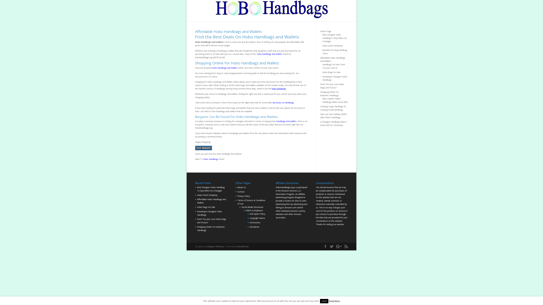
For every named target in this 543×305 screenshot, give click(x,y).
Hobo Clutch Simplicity (332, 45)
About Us (241, 187)
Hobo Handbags (210, 159)
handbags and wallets (286, 121)
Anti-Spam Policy (257, 214)
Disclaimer (254, 227)
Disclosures (255, 222)
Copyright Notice (257, 218)
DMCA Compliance (254, 210)
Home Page (325, 31)
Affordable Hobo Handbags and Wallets (228, 31)
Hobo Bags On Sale (331, 72)
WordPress (243, 246)
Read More (334, 300)
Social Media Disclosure (252, 207)
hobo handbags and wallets (269, 54)
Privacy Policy (243, 196)
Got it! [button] (324, 301)
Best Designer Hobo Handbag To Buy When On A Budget (334, 38)
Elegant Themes (215, 246)
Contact (241, 191)
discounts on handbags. (283, 102)
